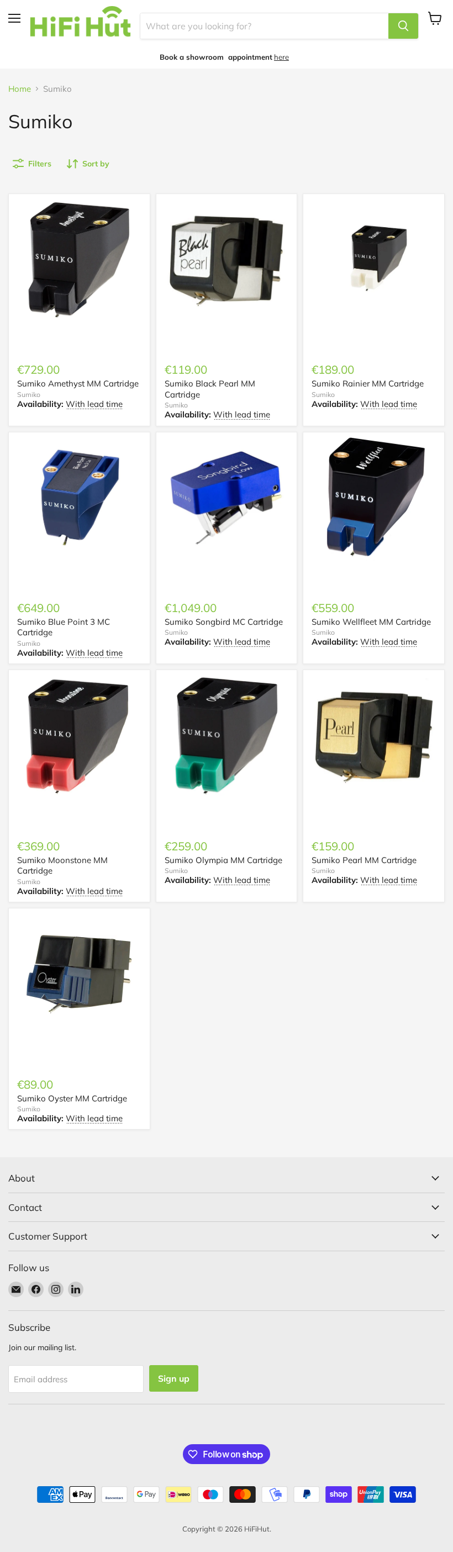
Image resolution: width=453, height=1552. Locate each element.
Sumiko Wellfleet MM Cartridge (371, 621)
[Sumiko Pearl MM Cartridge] (373, 736)
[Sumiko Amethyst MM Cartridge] (79, 259)
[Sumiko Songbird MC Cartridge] (226, 497)
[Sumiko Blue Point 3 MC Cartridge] (79, 497)
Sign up (173, 1378)
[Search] (403, 26)
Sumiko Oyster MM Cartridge (72, 1098)
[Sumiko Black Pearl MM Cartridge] (226, 259)
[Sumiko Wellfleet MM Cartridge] (373, 497)
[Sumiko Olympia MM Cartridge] (226, 736)
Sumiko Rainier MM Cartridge (368, 383)
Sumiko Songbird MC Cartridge (224, 621)
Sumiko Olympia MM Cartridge (223, 860)
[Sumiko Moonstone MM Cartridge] (79, 736)
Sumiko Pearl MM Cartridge (364, 860)
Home (19, 88)
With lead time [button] (94, 404)
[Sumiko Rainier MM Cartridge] (373, 259)
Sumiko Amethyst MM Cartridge (78, 383)
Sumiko (28, 394)
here (281, 57)
